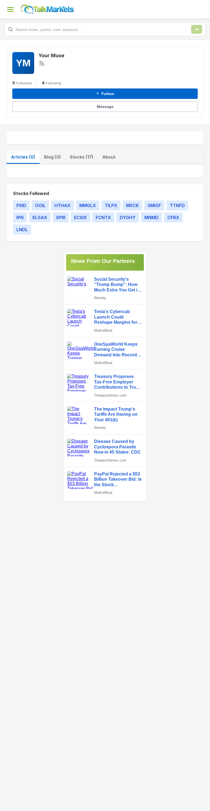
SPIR (60, 217)
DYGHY (128, 217)
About (108, 157)
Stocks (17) (82, 157)
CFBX (173, 217)
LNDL (22, 229)
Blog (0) (52, 157)
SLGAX (39, 217)
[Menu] (10, 9)
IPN (20, 217)
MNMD (151, 217)
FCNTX (103, 217)
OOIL (40, 205)
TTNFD (177, 205)
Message (105, 106)
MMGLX (87, 205)
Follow (105, 93)
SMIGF (154, 205)
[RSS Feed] (42, 63)
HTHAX (62, 205)
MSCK (132, 205)
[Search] (196, 29)
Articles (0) (23, 157)
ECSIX (80, 217)
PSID (21, 205)
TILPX (111, 205)
